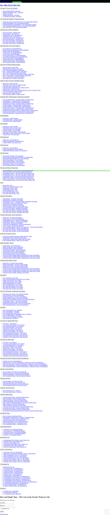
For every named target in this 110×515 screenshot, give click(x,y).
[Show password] (14, 507)
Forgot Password (4, 514)
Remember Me (5, 508)
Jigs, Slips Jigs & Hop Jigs (10, 5)
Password (2, 505)
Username (2, 502)
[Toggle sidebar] (21, 2)
